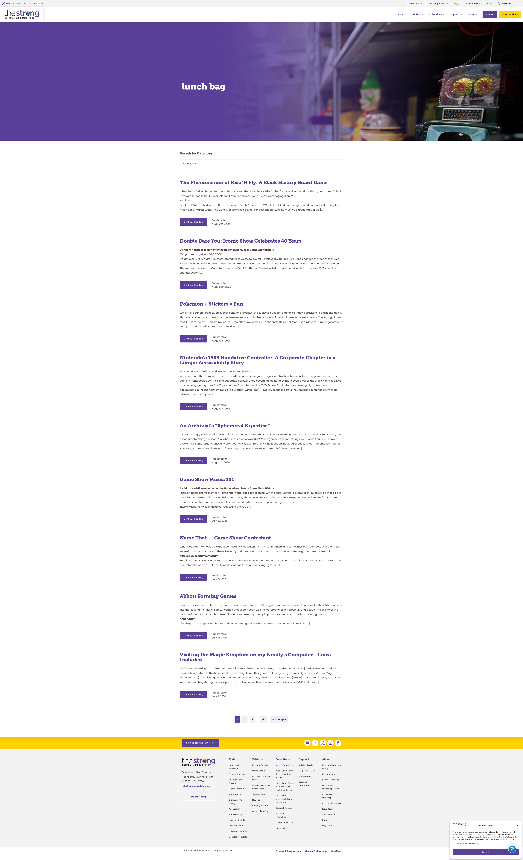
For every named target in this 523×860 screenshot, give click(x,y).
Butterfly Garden (260, 805)
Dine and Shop (236, 825)
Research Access (284, 808)
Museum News (329, 774)
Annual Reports (329, 814)
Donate (490, 14)
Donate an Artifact (284, 822)
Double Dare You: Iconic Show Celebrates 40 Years (240, 241)
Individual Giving (306, 765)
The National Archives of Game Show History (284, 799)
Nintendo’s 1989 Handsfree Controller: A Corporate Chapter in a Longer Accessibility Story (257, 360)
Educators (415, 3)
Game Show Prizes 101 (207, 479)
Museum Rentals (237, 820)
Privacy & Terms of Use (288, 851)
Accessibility (234, 809)
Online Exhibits (259, 770)
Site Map (336, 851)
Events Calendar (236, 788)
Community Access (331, 803)
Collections (435, 14)
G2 (487, 3)
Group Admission (237, 774)
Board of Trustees (330, 779)
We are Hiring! (199, 796)
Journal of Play (471, 3)
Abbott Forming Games (209, 596)
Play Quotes (327, 825)
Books (325, 820)
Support (454, 14)
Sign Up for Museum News (200, 742)
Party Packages (236, 814)
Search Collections (284, 765)
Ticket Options (510, 14)
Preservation (281, 828)
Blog (456, 3)
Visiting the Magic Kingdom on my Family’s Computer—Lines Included (255, 657)
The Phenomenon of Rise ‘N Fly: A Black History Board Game (254, 182)
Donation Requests (238, 836)
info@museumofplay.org (196, 786)
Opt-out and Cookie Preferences (466, 843)
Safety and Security (238, 831)
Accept (486, 852)
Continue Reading (195, 223)
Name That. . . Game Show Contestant (225, 538)
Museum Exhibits (260, 765)
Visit (400, 14)
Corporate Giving (307, 770)
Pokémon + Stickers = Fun (211, 304)
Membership (235, 794)
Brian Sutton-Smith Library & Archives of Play (284, 774)
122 (264, 719)
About (471, 14)
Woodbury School (436, 3)
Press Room (327, 809)
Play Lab (256, 800)
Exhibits (416, 14)
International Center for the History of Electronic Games (285, 786)
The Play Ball (305, 776)
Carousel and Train (261, 811)
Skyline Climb (258, 794)
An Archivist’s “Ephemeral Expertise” (225, 426)
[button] (517, 825)
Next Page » (279, 720)
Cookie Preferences (316, 851)
